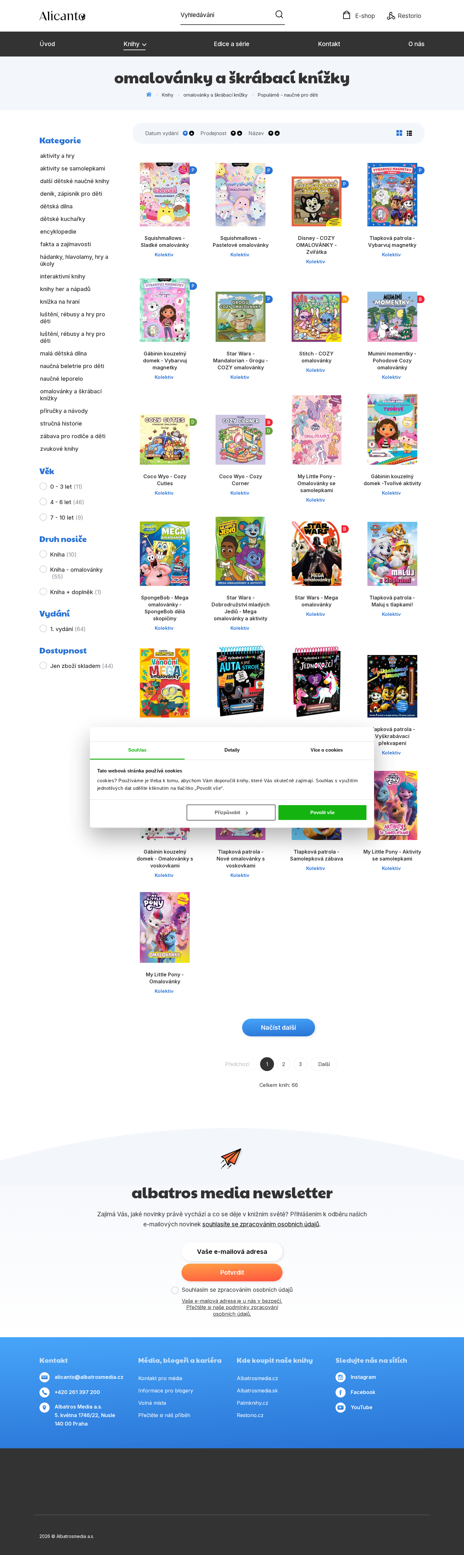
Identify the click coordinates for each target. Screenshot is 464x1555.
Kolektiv (164, 255)
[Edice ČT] (404, 1473)
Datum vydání (161, 133)
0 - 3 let (66, 486)
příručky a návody (64, 411)
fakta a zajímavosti (65, 244)
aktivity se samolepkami (72, 168)
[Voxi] (201, 1473)
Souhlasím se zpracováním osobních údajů (237, 1289)
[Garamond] (204, 1492)
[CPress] (282, 1473)
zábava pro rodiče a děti (72, 436)
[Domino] (39, 1473)
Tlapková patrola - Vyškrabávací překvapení (392, 736)
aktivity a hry (57, 155)
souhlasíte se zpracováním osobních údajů (260, 1224)
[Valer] (100, 1473)
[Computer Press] (221, 1473)
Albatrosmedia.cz (257, 1378)
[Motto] (161, 1473)
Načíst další (278, 1027)
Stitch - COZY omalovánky (316, 357)
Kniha (63, 554)
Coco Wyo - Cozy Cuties (164, 479)
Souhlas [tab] (137, 750)
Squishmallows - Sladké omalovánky (165, 241)
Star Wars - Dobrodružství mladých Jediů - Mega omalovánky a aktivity (240, 608)
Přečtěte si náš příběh (164, 1415)
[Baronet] (259, 1492)
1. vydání (68, 629)
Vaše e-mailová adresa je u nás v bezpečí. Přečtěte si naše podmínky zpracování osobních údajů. (232, 1307)
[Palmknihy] (39, 1492)
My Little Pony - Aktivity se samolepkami (392, 855)
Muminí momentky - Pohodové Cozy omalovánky (392, 360)
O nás (416, 44)
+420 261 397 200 (77, 1392)
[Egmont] (120, 1473)
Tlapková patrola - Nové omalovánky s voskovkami (241, 859)
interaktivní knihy (62, 276)
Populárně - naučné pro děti (288, 95)
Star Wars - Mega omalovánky (316, 601)
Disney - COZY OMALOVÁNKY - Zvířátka (316, 245)
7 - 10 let (66, 517)
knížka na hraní (60, 301)
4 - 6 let (67, 502)
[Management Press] (59, 1473)
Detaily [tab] (232, 750)
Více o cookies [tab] (327, 750)
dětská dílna (56, 206)
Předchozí (237, 1064)
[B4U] (363, 1473)
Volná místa (152, 1403)
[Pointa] (94, 1492)
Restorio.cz (250, 1415)
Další (324, 1064)
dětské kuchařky (62, 219)
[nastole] (343, 1473)
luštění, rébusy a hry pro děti (72, 318)
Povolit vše (322, 812)
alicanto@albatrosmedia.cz (89, 1377)
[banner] (75, 16)
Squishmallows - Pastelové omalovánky (241, 241)
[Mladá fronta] (149, 1492)
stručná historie (61, 423)
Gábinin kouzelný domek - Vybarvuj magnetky (165, 360)
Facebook (363, 1392)
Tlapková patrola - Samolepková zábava (316, 855)
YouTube (361, 1407)
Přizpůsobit (227, 812)
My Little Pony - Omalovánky (165, 978)
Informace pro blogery (165, 1390)
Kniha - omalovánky (76, 573)
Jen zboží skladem (81, 666)
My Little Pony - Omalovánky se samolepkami (316, 483)
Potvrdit (232, 1272)
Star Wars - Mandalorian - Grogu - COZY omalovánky (240, 360)
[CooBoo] (181, 1473)
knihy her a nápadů (65, 289)
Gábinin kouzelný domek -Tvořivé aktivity (392, 479)
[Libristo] (314, 1492)
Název (256, 133)
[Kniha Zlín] (302, 1473)
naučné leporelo (61, 378)
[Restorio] (369, 1492)
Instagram (363, 1377)
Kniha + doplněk (75, 592)
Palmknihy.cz (252, 1403)
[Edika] (262, 1473)
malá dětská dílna (63, 353)
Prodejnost (213, 133)
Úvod (47, 44)
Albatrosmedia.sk (257, 1390)
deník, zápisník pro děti (71, 193)
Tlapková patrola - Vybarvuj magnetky (392, 241)
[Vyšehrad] (323, 1473)
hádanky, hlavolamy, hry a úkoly (74, 260)
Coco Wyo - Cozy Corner (240, 479)
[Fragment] (384, 1473)
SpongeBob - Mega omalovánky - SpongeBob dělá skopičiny (164, 608)
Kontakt (329, 44)
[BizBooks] (80, 1473)
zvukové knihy (59, 448)
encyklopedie (58, 231)
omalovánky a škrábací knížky (215, 95)
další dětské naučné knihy (74, 181)
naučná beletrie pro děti (72, 366)
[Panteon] (424, 1473)
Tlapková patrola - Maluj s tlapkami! (392, 601)
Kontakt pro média (160, 1378)
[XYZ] (242, 1473)
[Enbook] (424, 1492)
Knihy (132, 44)
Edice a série (231, 44)
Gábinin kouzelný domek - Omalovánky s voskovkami (165, 859)
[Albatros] (141, 1473)
